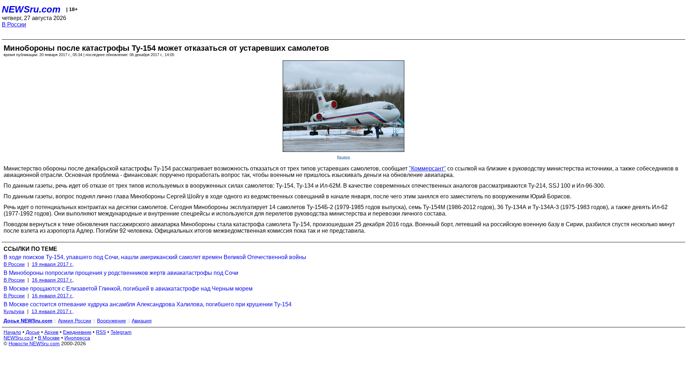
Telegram (121, 332)
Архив (51, 332)
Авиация (142, 320)
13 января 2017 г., (52, 311)
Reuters (343, 157)
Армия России (74, 320)
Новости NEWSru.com (34, 343)
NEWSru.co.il (18, 338)
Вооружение (111, 320)
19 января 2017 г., (53, 264)
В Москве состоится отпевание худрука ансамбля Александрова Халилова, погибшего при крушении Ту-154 (148, 304)
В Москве (49, 338)
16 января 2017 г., (53, 280)
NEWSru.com (31, 9)
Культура (14, 311)
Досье (33, 332)
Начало (12, 332)
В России (14, 24)
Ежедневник (77, 332)
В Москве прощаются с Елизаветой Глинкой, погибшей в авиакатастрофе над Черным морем (128, 289)
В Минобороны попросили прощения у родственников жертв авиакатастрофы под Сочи (121, 273)
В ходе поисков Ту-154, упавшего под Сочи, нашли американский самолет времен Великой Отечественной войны (155, 257)
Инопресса (77, 338)
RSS (101, 332)
